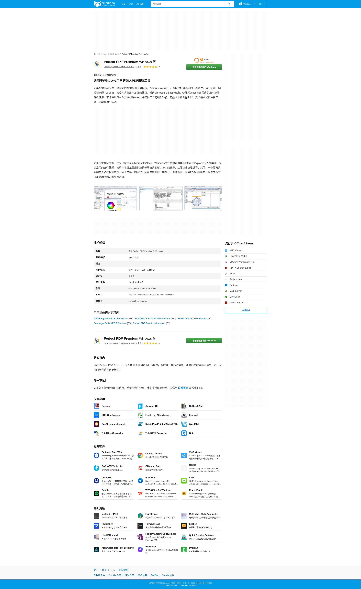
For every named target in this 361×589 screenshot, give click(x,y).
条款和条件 (99, 575)
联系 (104, 570)
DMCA (154, 575)
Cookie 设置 (168, 575)
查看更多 (246, 310)
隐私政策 (129, 575)
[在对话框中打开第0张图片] (115, 198)
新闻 (124, 4)
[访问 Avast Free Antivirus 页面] (204, 60)
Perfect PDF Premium (130, 62)
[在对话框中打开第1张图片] (161, 198)
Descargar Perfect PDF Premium (110, 323)
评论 (131, 4)
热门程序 (140, 4)
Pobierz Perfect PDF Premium (193, 318)
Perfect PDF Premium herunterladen (153, 318)
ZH (260, 4)
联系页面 (183, 388)
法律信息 (142, 575)
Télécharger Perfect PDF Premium (111, 318)
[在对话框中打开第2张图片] (206, 198)
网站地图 (123, 570)
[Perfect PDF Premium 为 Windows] (97, 64)
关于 (96, 570)
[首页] (95, 54)
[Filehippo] (104, 4)
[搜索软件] (229, 4)
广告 (113, 570)
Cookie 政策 (115, 575)
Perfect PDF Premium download (149, 323)
